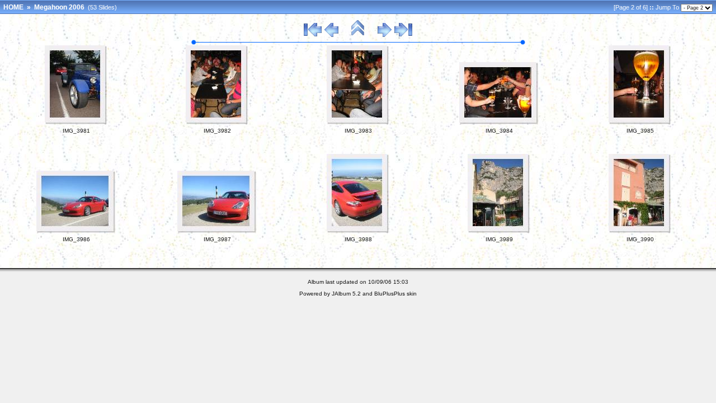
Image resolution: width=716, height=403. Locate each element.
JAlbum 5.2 (346, 293)
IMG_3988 (358, 239)
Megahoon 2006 (59, 7)
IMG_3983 (358, 131)
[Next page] (384, 35)
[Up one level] (358, 35)
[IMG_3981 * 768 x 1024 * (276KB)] (76, 122)
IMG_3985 (640, 131)
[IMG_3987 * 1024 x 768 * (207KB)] (217, 231)
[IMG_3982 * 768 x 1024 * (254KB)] (217, 122)
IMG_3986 (76, 239)
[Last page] (403, 35)
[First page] (312, 35)
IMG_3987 (217, 239)
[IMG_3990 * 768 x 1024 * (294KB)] (640, 231)
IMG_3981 (76, 131)
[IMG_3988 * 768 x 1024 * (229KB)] (358, 231)
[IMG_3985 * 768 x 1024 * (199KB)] (640, 122)
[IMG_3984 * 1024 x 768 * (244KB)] (499, 122)
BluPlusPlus (389, 293)
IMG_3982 (217, 131)
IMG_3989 (499, 239)
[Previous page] (331, 35)
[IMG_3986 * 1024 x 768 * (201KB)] (76, 231)
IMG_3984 (499, 131)
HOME (13, 7)
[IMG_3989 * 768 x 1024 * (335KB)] (499, 231)
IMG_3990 (640, 239)
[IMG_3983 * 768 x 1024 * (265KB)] (358, 122)
